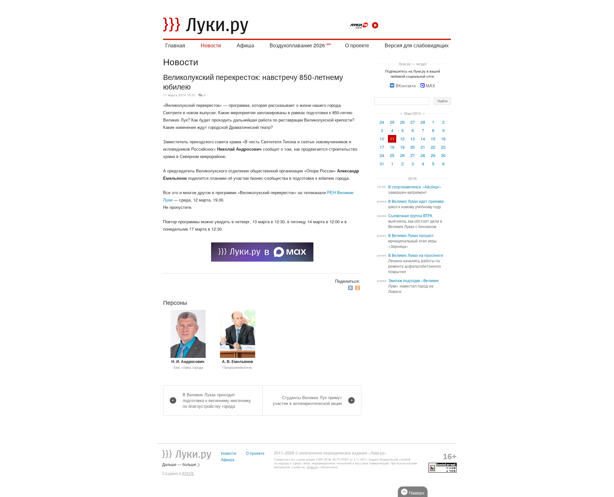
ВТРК (412, 178)
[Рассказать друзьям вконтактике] (351, 288)
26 (402, 122)
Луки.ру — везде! (412, 63)
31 (382, 164)
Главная (175, 45)
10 (382, 139)
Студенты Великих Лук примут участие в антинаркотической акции (307, 400)
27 (412, 122)
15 (433, 139)
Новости (211, 45)
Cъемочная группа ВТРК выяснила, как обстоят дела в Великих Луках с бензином (415, 221)
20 (412, 147)
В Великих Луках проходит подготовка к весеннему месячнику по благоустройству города (217, 400)
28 (423, 122)
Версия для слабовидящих (417, 45)
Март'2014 (412, 113)
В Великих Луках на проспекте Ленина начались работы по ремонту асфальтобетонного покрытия (415, 263)
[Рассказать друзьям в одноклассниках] (358, 288)
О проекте (357, 45)
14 (423, 139)
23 (443, 147)
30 (443, 155)
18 (392, 147)
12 (402, 139)
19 (402, 147)
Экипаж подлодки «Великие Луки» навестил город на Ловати (413, 286)
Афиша (245, 45)
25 (392, 122)
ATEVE (188, 473)
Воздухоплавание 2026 (297, 45)
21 (423, 147)
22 (433, 147)
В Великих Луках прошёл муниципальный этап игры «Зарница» (412, 241)
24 (382, 122)
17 (382, 147)
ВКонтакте (406, 86)
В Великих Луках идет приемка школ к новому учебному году (416, 204)
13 (412, 139)
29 (433, 155)
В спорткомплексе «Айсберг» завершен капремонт (414, 189)
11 (392, 139)
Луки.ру (312, 467)
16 (443, 139)
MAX (430, 86)
